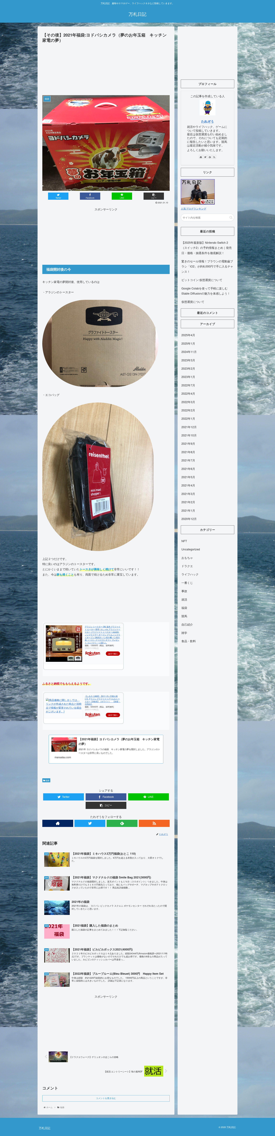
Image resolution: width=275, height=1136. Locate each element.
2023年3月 (188, 360)
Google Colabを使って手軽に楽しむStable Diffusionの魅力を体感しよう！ (205, 290)
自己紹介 (187, 624)
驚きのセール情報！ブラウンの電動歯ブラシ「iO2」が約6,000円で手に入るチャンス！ (207, 266)
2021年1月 (188, 510)
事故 (184, 591)
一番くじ (187, 583)
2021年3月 (188, 494)
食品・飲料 (188, 641)
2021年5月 (188, 477)
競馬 (184, 616)
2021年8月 (188, 452)
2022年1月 (188, 418)
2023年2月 (188, 368)
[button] (231, 217)
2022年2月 (188, 410)
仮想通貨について (192, 302)
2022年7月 (188, 385)
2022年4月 (188, 393)
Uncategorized (190, 549)
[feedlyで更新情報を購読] (122, 823)
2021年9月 (188, 444)
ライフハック (190, 574)
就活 (184, 599)
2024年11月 (189, 352)
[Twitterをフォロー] (89, 823)
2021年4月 (188, 485)
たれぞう (207, 121)
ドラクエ (187, 566)
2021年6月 (188, 469)
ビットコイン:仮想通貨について (201, 280)
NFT (184, 541)
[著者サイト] (57, 823)
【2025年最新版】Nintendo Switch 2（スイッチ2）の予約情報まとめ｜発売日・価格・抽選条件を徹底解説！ (206, 247)
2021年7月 (188, 460)
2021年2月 (188, 502)
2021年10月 (189, 435)
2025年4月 (188, 335)
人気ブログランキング (193, 208)
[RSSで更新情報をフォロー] (154, 823)
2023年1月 (188, 377)
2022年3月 (188, 402)
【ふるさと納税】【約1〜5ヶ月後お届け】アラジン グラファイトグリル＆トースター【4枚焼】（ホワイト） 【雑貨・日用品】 (102, 700)
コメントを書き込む (106, 1098)
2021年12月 (189, 427)
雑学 (184, 633)
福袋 (47, 780)
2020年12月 (189, 519)
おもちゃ (187, 557)
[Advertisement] (106, 67)
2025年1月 (188, 343)
